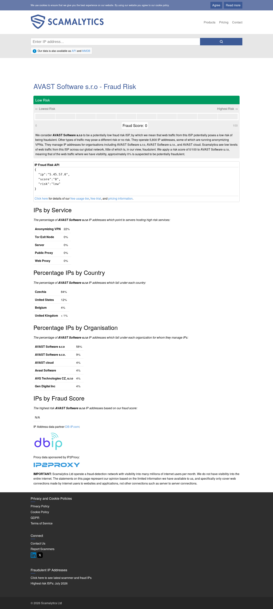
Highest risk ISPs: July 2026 (49, 583)
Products (209, 22)
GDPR (35, 518)
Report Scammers (42, 549)
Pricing (223, 22)
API (74, 51)
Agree (216, 5)
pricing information (120, 198)
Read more (233, 5)
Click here (41, 198)
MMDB (86, 51)
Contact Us (38, 543)
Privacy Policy (40, 506)
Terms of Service (42, 523)
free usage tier (79, 198)
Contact (237, 22)
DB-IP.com (72, 426)
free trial (95, 198)
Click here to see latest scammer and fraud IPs (61, 578)
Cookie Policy (40, 512)
